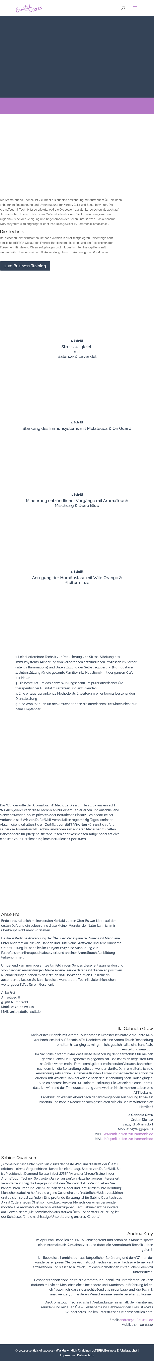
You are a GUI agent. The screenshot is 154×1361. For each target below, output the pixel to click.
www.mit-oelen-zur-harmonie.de (128, 1134)
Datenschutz (85, 1355)
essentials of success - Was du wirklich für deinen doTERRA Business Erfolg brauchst (81, 1350)
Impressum (67, 1355)
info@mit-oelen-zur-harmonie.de (128, 1139)
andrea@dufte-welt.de (136, 1320)
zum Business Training (25, 266)
